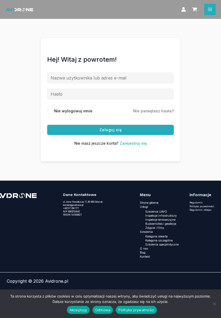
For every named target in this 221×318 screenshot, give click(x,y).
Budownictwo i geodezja (160, 223)
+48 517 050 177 (71, 208)
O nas (144, 248)
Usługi (144, 206)
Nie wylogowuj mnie (73, 111)
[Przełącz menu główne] (210, 9)
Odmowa (102, 310)
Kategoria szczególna (159, 240)
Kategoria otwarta (156, 236)
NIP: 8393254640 (71, 211)
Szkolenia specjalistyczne (162, 244)
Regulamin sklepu (200, 209)
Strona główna (149, 202)
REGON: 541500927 (72, 214)
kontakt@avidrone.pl (73, 205)
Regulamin (196, 202)
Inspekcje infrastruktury (161, 215)
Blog (143, 252)
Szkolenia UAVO (156, 211)
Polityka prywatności (201, 206)
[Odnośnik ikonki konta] (183, 9)
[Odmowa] (214, 303)
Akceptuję (78, 310)
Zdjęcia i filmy (154, 227)
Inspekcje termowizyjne (160, 219)
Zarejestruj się (133, 143)
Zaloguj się (110, 129)
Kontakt (145, 256)
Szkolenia (146, 231)
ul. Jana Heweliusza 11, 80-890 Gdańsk (83, 202)
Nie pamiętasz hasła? (153, 111)
